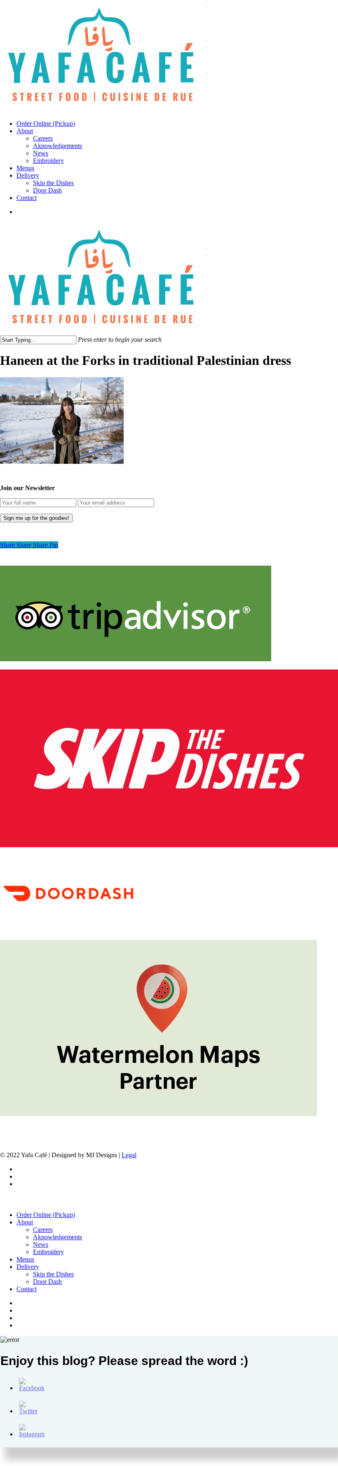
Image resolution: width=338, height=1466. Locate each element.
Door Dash (47, 1281)
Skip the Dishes (53, 1274)
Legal (129, 1154)
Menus (25, 1259)
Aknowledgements (57, 1236)
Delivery (27, 1266)
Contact (26, 1288)
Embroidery (48, 1251)
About (24, 1222)
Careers (43, 1229)
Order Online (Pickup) (45, 1214)
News (40, 1244)
